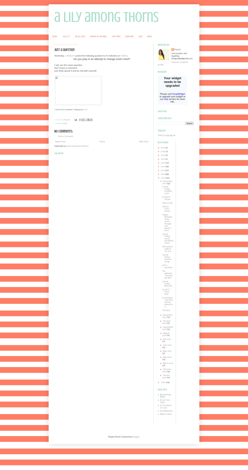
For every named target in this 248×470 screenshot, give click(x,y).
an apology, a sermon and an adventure (167, 302)
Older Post (143, 142)
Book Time (129, 36)
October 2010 (166, 322)
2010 (163, 178)
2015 (163, 159)
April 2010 (167, 357)
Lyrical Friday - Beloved (167, 284)
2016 (163, 155)
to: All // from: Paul (166, 292)
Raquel (177, 50)
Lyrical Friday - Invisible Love (167, 190)
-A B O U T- (66, 36)
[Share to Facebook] (88, 119)
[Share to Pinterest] (91, 119)
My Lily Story (80, 36)
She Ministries (166, 411)
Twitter (124, 56)
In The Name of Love (166, 407)
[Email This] (80, 119)
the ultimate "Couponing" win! (167, 274)
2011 (163, 174)
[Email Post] (75, 120)
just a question (167, 266)
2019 (163, 148)
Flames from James (166, 209)
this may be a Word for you (167, 249)
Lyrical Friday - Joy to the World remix (167, 238)
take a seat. (167, 203)
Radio (149, 36)
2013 (163, 167)
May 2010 (167, 351)
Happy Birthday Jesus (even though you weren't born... (167, 223)
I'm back (166, 310)
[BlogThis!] (83, 119)
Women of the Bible (98, 36)
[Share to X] (85, 119)
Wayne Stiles (166, 414)
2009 (163, 382)
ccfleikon (69, 56)
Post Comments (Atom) (78, 146)
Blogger (136, 437)
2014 (163, 163)
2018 (163, 152)
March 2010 (168, 363)
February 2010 (166, 370)
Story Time (116, 36)
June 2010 (167, 345)
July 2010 (167, 339)
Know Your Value (165, 401)
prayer (64, 123)
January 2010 (166, 376)
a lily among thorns (106, 17)
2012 (163, 171)
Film (140, 36)
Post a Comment (65, 136)
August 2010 (165, 334)
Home (54, 36)
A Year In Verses (166, 198)
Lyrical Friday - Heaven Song (167, 258)
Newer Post (60, 142)
